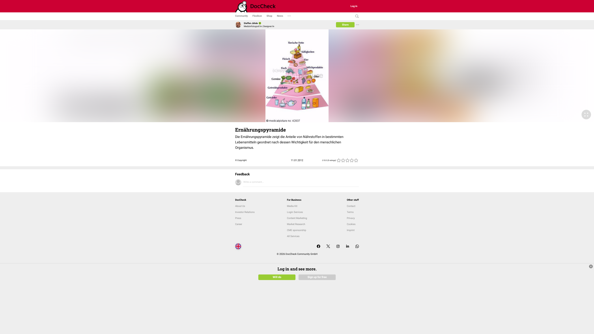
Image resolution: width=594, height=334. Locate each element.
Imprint (351, 230)
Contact (351, 206)
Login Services (295, 212)
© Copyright (241, 160)
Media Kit (292, 206)
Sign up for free (317, 277)
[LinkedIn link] (347, 246)
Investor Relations (245, 212)
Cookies (351, 224)
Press (238, 218)
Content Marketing (297, 218)
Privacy (351, 218)
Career (238, 224)
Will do (277, 277)
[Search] (356, 16)
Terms (350, 212)
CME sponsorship (296, 230)
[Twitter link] (328, 246)
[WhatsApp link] (357, 246)
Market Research (296, 224)
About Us (240, 206)
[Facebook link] (318, 246)
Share (345, 24)
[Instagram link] (338, 246)
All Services (293, 236)
